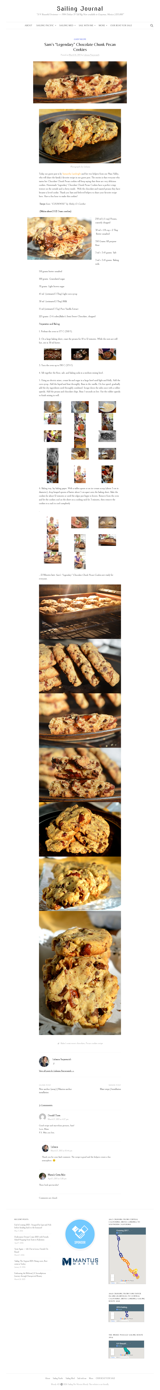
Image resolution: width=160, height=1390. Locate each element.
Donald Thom (54, 1115)
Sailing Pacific (45, 25)
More (102, 25)
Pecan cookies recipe (94, 1043)
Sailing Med (66, 25)
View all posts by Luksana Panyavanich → (56, 1071)
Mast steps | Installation (110, 1089)
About (28, 25)
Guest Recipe (80, 39)
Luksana (54, 1147)
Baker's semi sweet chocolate (73, 1043)
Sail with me (86, 25)
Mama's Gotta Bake (56, 1174)
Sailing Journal (80, 8)
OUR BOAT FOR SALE (121, 25)
